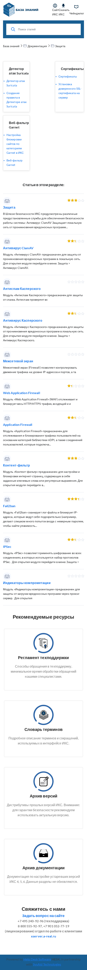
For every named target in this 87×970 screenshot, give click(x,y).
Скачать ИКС (64, 12)
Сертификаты (72, 69)
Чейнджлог (76, 13)
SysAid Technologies (47, 964)
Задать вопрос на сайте (43, 915)
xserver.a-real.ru (43, 936)
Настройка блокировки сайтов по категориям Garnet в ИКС (15, 143)
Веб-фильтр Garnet (14, 162)
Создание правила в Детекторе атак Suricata (16, 99)
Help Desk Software (37, 959)
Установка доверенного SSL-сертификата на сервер (70, 90)
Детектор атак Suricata (15, 83)
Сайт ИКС (55, 12)
